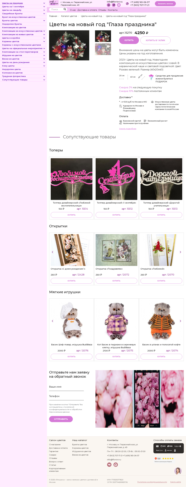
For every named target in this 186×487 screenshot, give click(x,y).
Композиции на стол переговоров (20, 52)
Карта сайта (175, 482)
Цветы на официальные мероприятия (22, 48)
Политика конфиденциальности (152, 482)
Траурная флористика (14, 76)
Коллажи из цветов (12, 73)
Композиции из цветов (14, 27)
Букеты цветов (10, 20)
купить (72, 215)
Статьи (52, 465)
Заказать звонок (165, 4)
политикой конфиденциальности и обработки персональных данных (65, 409)
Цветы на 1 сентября (13, 6)
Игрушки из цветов (12, 55)
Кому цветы (8, 66)
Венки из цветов (10, 59)
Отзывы (102, 10)
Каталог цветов (69, 16)
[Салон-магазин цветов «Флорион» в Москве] (54, 2)
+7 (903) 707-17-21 (139, 5)
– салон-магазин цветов (75, 480)
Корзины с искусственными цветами (21, 45)
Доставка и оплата (87, 10)
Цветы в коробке (11, 38)
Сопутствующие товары (14, 80)
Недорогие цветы (11, 69)
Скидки (52, 455)
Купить (129, 40)
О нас (73, 10)
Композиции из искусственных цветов (22, 31)
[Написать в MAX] (119, 5)
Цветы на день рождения (15, 62)
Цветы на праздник (12, 3)
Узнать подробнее (127, 129)
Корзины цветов (10, 41)
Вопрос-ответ (56, 461)
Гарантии (53, 451)
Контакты (113, 10)
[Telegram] (114, 5)
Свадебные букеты (12, 13)
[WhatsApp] (108, 5)
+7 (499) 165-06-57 (140, 2)
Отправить (61, 419)
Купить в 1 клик (155, 40)
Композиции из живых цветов (17, 34)
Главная (53, 16)
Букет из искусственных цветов (18, 17)
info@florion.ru (114, 1)
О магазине (55, 444)
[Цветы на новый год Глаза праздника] (69, 45)
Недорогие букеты (12, 24)
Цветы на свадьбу (11, 10)
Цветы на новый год (91, 16)
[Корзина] (175, 10)
